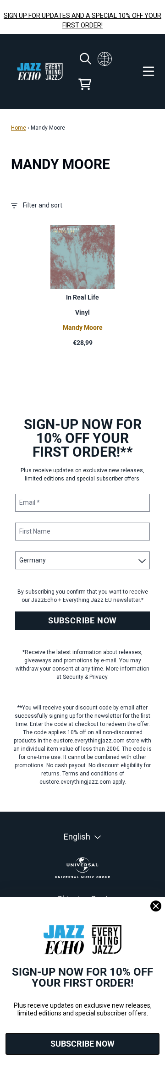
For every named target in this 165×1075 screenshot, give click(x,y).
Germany (105, 59)
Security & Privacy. (86, 677)
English (77, 836)
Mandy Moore (83, 327)
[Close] (155, 905)
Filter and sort (42, 205)
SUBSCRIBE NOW (82, 620)
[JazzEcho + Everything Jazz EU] (39, 71)
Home (18, 128)
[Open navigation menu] (148, 71)
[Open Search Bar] (84, 58)
